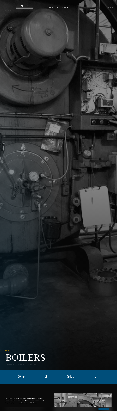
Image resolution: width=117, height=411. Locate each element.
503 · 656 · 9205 (58, 7)
